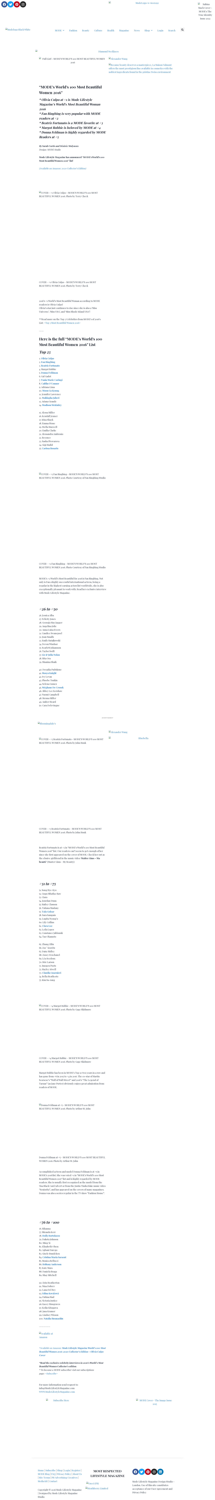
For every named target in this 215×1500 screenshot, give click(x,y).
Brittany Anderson (51, 1264)
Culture (98, 30)
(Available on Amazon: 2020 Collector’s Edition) (62, 168)
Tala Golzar (48, 911)
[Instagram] (23, 4)
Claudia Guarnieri (51, 972)
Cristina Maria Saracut (54, 1257)
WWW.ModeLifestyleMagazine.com (57, 1391)
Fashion (73, 30)
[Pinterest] (17, 4)
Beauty (85, 30)
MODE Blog (44, 1474)
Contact (53, 1481)
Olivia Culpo (47, 358)
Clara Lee (47, 925)
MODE (58, 30)
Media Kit (43, 1481)
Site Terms (45, 1477)
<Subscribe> (51, 1373)
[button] (182, 30)
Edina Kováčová (50, 1293)
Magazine (124, 30)
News (137, 30)
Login (160, 30)
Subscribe (51, 1470)
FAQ (53, 1474)
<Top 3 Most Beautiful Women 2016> (62, 322)
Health (110, 30)
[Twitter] (10, 4)
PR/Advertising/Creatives (65, 1477)
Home (41, 1470)
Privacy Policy (64, 1474)
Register (76, 1470)
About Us (77, 1474)
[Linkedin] (160, 1472)
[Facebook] (4, 4)
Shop (147, 30)
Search (171, 30)
